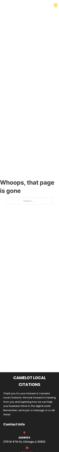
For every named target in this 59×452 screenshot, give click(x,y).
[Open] (55, 5)
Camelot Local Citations (25, 5)
